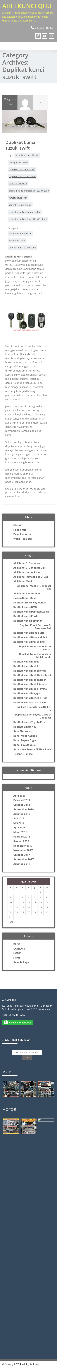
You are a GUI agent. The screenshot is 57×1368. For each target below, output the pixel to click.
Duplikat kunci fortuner (27, 620)
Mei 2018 (18, 822)
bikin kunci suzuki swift (27, 155)
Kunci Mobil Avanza (25, 735)
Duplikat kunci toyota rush (29, 722)
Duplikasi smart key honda (29, 602)
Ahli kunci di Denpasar (26, 563)
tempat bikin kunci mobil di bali (25, 212)
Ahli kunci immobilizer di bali (30, 576)
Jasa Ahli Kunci (22, 731)
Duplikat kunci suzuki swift (20, 145)
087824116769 (44, 28)
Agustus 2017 (21, 863)
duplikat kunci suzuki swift (22, 176)
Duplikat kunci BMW (25, 607)
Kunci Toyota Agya (24, 740)
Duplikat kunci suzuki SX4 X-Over (34, 708)
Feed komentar (22, 534)
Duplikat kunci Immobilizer (29, 641)
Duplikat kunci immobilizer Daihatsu (35, 648)
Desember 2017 (23, 845)
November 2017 (23, 850)
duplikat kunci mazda (26, 661)
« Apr (10, 922)
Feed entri (19, 529)
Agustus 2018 (21, 813)
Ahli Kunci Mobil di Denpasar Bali (34, 587)
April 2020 (19, 795)
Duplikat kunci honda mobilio (30, 637)
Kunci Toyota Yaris (24, 744)
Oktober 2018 (21, 804)
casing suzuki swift (18, 162)
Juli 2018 (18, 818)
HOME (17, 953)
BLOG (16, 944)
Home (17, 957)
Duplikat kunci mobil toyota (30, 688)
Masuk (17, 525)
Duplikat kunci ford (25, 616)
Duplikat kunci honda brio (28, 632)
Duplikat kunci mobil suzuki (30, 684)
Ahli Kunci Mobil (17, 240)
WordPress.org (22, 538)
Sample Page (21, 962)
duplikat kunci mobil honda (29, 670)
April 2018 (19, 827)
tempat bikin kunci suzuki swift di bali (28, 219)
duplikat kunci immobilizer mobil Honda (35, 656)
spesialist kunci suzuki (20, 204)
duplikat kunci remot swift (22, 169)
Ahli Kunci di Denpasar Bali (29, 567)
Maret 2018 (20, 832)
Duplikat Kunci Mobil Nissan (29, 679)
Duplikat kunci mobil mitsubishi (32, 675)
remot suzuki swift (18, 197)
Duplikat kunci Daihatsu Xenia (31, 611)
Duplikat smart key (24, 726)
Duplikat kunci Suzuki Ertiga (30, 697)
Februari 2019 (21, 800)
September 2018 (23, 809)
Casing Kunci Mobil (24, 598)
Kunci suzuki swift (18, 183)
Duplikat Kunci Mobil (25, 666)
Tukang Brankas (23, 753)
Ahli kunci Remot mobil (27, 593)
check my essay (31, 489)
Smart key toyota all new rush (32, 749)
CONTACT (19, 948)
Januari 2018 (21, 841)
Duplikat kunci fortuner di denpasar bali (35, 627)
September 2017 (23, 859)
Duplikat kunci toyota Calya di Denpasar (33, 716)
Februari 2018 (21, 836)
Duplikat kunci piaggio (26, 693)
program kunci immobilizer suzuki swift (29, 190)
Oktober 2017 (21, 854)
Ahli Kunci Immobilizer (20, 233)
